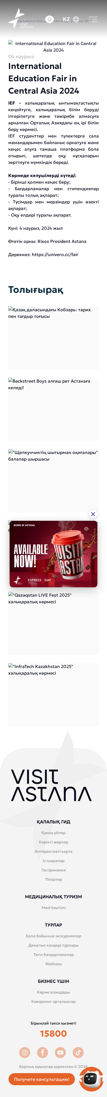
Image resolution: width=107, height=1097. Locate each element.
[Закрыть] (93, 514)
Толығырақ (53, 337)
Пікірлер (53, 879)
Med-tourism (54, 907)
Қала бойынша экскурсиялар (53, 935)
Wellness (53, 963)
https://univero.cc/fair (55, 254)
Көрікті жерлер (53, 842)
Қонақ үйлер (53, 832)
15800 (53, 1033)
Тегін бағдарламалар (53, 954)
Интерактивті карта (53, 851)
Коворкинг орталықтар (53, 1001)
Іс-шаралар (53, 860)
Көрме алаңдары (53, 992)
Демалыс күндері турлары (53, 945)
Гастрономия (53, 870)
